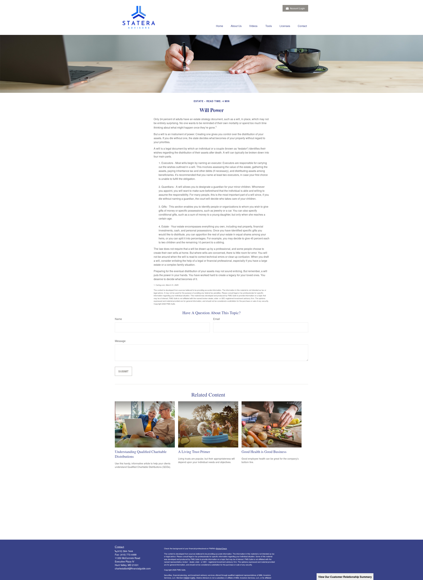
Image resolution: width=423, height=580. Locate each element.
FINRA (186, 577)
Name (118, 319)
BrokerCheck (221, 548)
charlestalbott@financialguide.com (133, 568)
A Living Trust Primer (194, 451)
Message (120, 341)
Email (216, 319)
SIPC (193, 577)
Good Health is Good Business (264, 451)
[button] (219, 25)
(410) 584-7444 (125, 551)
